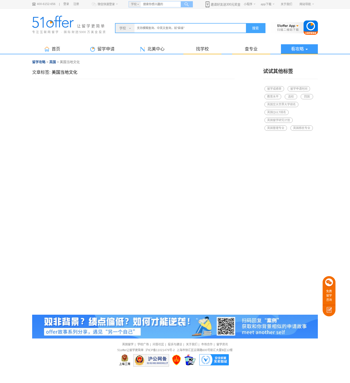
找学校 (202, 49)
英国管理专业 (275, 128)
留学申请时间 (298, 88)
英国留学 (128, 344)
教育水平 (273, 96)
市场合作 (207, 344)
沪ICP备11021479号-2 (160, 350)
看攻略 (297, 49)
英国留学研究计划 (278, 120)
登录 (66, 4)
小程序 (248, 4)
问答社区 (158, 344)
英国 (52, 62)
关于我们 (286, 4)
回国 (307, 96)
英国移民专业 (301, 128)
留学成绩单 (274, 88)
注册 (76, 4)
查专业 (251, 49)
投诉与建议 (175, 344)
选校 (291, 96)
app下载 (266, 4)
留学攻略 (38, 62)
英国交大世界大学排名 (281, 104)
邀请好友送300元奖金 (225, 4)
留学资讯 (222, 344)
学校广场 (143, 344)
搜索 (255, 28)
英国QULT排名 (276, 112)
